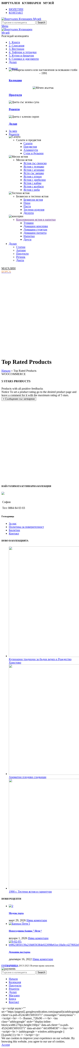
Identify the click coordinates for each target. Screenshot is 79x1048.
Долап (13, 123)
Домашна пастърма (19, 952)
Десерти (29, 212)
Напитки (29, 236)
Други (27, 239)
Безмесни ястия (33, 199)
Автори (21, 250)
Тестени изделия (34, 209)
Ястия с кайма (32, 183)
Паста (27, 206)
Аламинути (31, 150)
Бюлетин (14, 530)
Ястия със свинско (35, 163)
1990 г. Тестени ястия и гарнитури (30, 891)
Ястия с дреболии (35, 179)
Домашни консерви (36, 226)
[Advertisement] (39, 314)
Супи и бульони (34, 153)
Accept (5, 1044)
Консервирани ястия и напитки (36, 219)
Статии (20, 247)
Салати (28, 143)
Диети (20, 260)
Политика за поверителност (26, 526)
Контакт (14, 533)
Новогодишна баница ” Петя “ (25, 930)
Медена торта (16, 913)
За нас (13, 523)
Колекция (15, 80)
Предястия (30, 146)
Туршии (29, 222)
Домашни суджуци (35, 229)
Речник (20, 257)
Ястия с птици (33, 176)
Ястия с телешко (34, 166)
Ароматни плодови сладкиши (27, 777)
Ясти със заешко (34, 173)
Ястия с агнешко (34, 169)
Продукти (15, 94)
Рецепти (14, 109)
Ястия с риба (32, 189)
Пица (27, 203)
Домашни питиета (35, 232)
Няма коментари (36, 920)
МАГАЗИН (8, 268)
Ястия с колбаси (34, 186)
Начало (5, 370)
